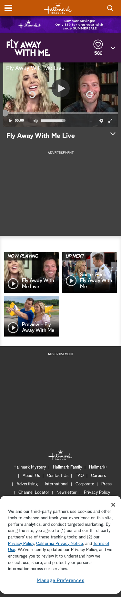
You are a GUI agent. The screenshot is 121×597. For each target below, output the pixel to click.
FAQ (80, 476)
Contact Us (57, 476)
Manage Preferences (61, 580)
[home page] (58, 8)
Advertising (27, 484)
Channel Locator (33, 493)
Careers (98, 476)
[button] (32, 95)
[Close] (113, 504)
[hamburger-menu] (8, 8)
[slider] (60, 113)
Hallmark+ (98, 467)
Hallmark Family (67, 467)
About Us (31, 476)
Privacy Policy (97, 493)
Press (106, 484)
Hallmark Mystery (30, 467)
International (56, 484)
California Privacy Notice (59, 544)
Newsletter (66, 493)
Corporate (85, 484)
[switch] (35, 120)
